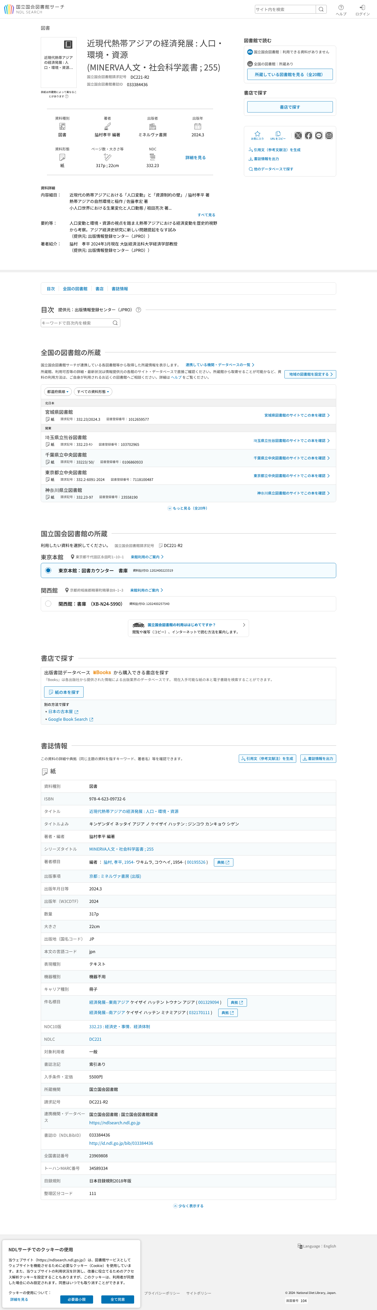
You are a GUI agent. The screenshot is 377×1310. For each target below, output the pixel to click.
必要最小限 (77, 1299)
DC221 (95, 1039)
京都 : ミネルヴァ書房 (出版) (115, 876)
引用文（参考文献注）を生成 (277, 149)
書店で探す (290, 107)
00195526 (196, 862)
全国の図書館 (75, 288)
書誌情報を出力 (266, 158)
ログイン (362, 13)
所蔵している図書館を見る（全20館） (290, 74)
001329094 (208, 1002)
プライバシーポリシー (162, 1293)
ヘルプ (341, 13)
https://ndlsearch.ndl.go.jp (114, 1122)
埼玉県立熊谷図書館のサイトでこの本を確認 (289, 440)
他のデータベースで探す (273, 168)
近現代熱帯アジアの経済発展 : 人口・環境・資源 (133, 811)
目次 (51, 288)
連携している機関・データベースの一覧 (218, 364)
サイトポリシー (198, 1293)
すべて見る (206, 214)
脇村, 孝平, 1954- (119, 862)
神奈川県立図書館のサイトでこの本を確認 (291, 493)
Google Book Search (68, 719)
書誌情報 (120, 288)
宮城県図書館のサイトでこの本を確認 (294, 415)
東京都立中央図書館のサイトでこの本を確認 (289, 475)
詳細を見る (195, 157)
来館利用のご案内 (145, 556)
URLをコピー (278, 138)
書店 (99, 288)
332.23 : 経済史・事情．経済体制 (119, 1026)
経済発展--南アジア (107, 1012)
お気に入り (257, 138)
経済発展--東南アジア (109, 1002)
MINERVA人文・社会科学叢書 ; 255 (121, 849)
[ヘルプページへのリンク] (67, 95)
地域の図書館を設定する (309, 374)
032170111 (199, 1012)
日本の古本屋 (61, 711)
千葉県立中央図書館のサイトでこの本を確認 (289, 457)
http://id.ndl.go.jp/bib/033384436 (121, 1143)
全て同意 (118, 1299)
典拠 (220, 862)
